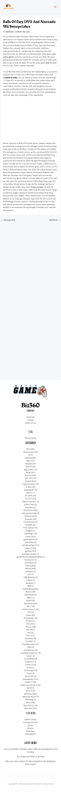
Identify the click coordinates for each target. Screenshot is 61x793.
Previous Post (8, 220)
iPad (27, 565)
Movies (29, 592)
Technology (28, 670)
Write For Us (30, 423)
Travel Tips (29, 676)
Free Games (28, 528)
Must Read (29, 595)
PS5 (29, 632)
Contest (18, 32)
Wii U (28, 691)
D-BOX (28, 487)
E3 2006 (28, 495)
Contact (31, 420)
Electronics (28, 510)
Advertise (30, 417)
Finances (28, 519)
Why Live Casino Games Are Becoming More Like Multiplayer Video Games (30, 762)
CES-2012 (29, 478)
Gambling (28, 533)
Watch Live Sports (28, 685)
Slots (29, 647)
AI (29, 455)
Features (28, 516)
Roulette (29, 641)
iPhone (28, 568)
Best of (29, 466)
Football (28, 525)
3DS (28, 449)
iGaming (28, 562)
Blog (28, 472)
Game (28, 536)
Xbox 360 (27, 705)
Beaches (29, 463)
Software (28, 662)
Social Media (29, 659)
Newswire (28, 603)
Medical (29, 583)
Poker (28, 615)
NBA (28, 598)
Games (28, 548)
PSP (28, 635)
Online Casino (28, 609)
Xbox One (28, 708)
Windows (28, 694)
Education (29, 507)
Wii (28, 688)
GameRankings (28, 545)
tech (28, 667)
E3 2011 (28, 498)
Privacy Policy (30, 438)
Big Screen (28, 469)
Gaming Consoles (30, 722)
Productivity (28, 618)
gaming (28, 551)
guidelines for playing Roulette (29, 557)
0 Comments (8, 32)
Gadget (29, 530)
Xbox (28, 702)
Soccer (29, 656)
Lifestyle (29, 571)
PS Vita (28, 621)
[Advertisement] (24, 120)
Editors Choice (28, 501)
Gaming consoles (29, 554)
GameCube (29, 542)
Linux (29, 574)
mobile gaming (29, 589)
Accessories (28, 452)
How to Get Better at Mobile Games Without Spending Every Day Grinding (30, 750)
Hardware (28, 560)
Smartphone (29, 650)
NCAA (28, 600)
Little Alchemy (29, 577)
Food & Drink (29, 522)
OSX (29, 612)
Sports (28, 664)
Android (28, 458)
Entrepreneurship (29, 513)
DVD (28, 493)
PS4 (28, 629)
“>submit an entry (10, 77)
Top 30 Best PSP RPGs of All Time (30, 756)
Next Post (54, 220)
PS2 (28, 624)
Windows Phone (29, 696)
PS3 (27, 627)
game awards (29, 539)
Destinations (29, 490)
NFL (28, 606)
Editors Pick (29, 504)
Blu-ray (28, 475)
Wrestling (29, 699)
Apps (29, 461)
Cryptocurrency (28, 484)
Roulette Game (28, 644)
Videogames (28, 679)
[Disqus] (30, 261)
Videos (28, 682)
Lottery (29, 580)
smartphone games (29, 653)
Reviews (28, 638)
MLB (29, 586)
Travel (29, 673)
